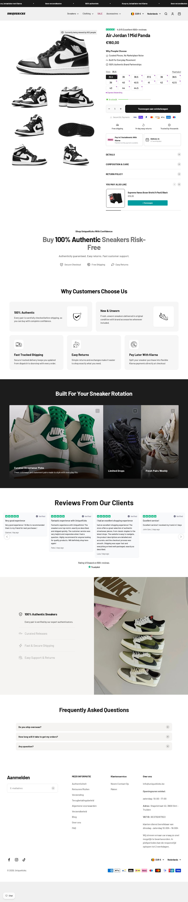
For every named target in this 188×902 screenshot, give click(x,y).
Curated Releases (36, 633)
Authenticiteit (79, 783)
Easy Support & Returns (40, 657)
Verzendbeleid (79, 811)
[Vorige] (174, 184)
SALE (100, 13)
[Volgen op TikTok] (24, 860)
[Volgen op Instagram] (17, 860)
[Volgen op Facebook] (9, 860)
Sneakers (71, 13)
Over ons (76, 822)
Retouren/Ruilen (80, 789)
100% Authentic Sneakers (41, 614)
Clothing (87, 13)
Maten (114, 789)
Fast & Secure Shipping (39, 645)
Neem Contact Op (120, 783)
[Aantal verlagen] (109, 109)
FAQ (74, 828)
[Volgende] (179, 184)
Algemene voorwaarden (84, 805)
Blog (74, 816)
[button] (7, 536)
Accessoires (112, 13)
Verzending (78, 794)
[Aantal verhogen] (121, 109)
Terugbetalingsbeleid (83, 800)
